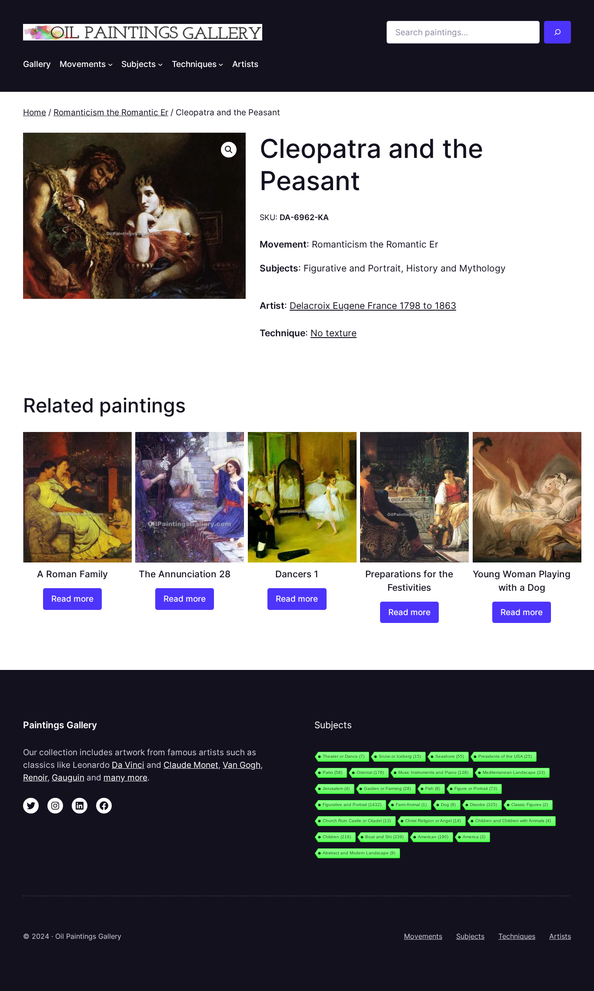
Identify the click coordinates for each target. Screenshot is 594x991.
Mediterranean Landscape (514, 772)
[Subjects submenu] (160, 64)
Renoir (35, 777)
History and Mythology (456, 268)
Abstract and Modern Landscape (359, 852)
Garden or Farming (387, 788)
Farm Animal (411, 804)
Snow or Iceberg (400, 756)
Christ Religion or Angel (433, 820)
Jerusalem (336, 788)
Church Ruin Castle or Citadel (357, 820)
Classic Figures (529, 804)
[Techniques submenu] (221, 64)
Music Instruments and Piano (433, 772)
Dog (448, 804)
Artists (560, 936)
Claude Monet (191, 765)
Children (337, 836)
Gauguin (68, 777)
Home (34, 112)
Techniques (516, 936)
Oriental (370, 772)
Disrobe (483, 804)
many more (125, 777)
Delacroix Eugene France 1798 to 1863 (373, 305)
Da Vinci (128, 765)
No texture (333, 333)
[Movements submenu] (110, 64)
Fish (432, 788)
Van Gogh (241, 765)
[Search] (557, 32)
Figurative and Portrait (352, 268)
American (433, 836)
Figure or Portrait (475, 788)
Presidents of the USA (505, 756)
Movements (423, 936)
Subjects (470, 936)
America (474, 836)
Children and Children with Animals (513, 820)
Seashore (449, 756)
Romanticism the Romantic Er (110, 112)
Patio (332, 772)
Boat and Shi (384, 836)
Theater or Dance (343, 756)
